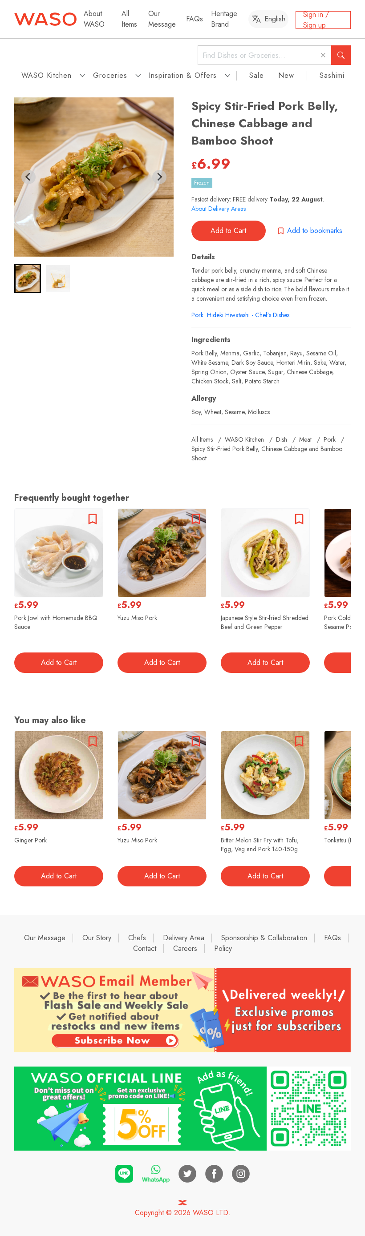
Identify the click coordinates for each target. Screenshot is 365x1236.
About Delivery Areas (218, 208)
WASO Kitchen (244, 439)
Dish (281, 439)
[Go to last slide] (28, 177)
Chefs (137, 938)
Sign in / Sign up (316, 20)
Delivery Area (183, 938)
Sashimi (332, 75)
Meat (305, 439)
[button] (27, 278)
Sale (256, 75)
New (286, 75)
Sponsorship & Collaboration (264, 938)
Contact (144, 948)
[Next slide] (159, 177)
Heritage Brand (224, 18)
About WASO (94, 18)
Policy (223, 948)
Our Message (162, 18)
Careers (185, 948)
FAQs (194, 19)
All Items (129, 18)
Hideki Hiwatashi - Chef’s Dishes (248, 314)
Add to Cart (228, 230)
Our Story (96, 938)
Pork (197, 314)
